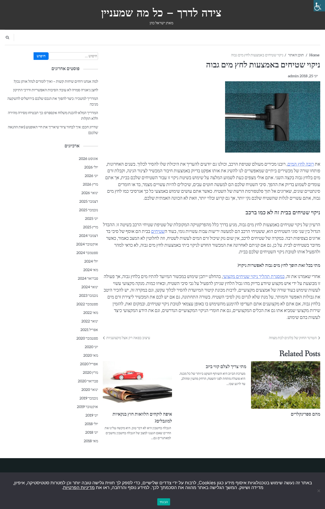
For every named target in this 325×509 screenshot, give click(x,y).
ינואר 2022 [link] (89, 321)
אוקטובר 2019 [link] (87, 407)
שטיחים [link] (158, 231)
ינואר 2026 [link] (89, 193)
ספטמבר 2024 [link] (87, 253)
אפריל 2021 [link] (89, 330)
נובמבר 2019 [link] (88, 398)
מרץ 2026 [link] (90, 184)
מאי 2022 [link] (90, 313)
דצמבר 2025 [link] (88, 201)
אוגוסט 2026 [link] (88, 159)
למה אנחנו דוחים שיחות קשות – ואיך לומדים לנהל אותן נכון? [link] (56, 81)
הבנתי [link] (164, 502)
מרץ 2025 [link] (90, 227)
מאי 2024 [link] (90, 270)
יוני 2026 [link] (91, 176)
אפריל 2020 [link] (89, 364)
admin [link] (293, 76)
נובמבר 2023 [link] (88, 296)
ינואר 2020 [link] (89, 390)
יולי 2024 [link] (91, 261)
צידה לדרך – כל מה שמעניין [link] (161, 12)
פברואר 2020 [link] (88, 381)
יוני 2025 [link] (91, 219)
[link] (319, 5)
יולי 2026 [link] (91, 167)
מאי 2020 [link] (90, 355)
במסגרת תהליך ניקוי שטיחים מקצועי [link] (254, 276)
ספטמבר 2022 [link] (87, 304)
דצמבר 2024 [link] (88, 236)
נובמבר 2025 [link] (88, 210)
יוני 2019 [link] (91, 415)
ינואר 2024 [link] (89, 287)
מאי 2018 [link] (91, 441)
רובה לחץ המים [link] (300, 164)
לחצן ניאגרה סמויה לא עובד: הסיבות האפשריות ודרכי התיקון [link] (55, 90)
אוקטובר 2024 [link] (87, 244)
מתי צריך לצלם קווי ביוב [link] (226, 367)
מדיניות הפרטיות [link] (79, 487)
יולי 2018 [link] (91, 424)
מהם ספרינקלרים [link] (305, 414)
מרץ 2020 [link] (90, 373)
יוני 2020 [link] (91, 347)
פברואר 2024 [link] (88, 278)
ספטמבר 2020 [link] (87, 338)
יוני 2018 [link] (91, 432)
